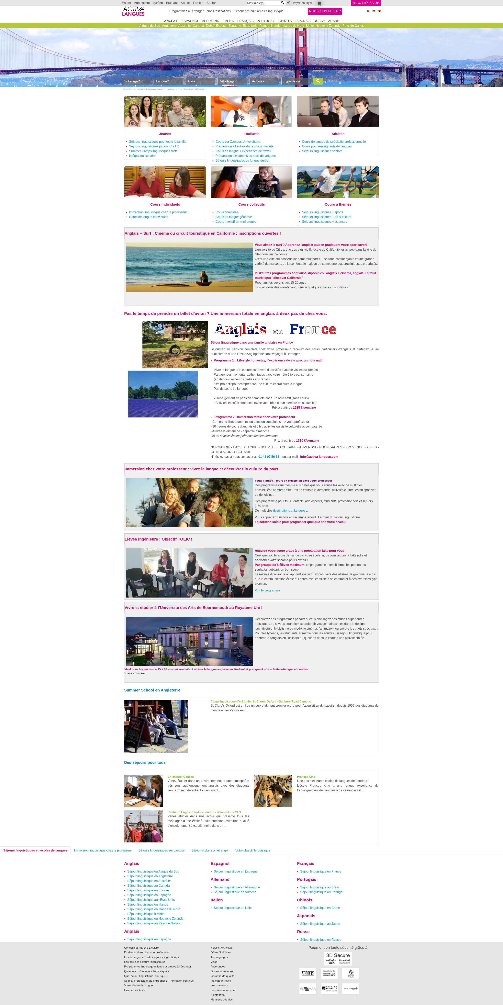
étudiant (172, 3)
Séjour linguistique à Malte (145, 914)
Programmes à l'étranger (186, 11)
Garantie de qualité (222, 975)
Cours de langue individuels (148, 217)
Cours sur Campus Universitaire (238, 141)
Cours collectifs (251, 204)
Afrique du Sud (149, 25)
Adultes (337, 134)
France (264, 25)
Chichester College (181, 776)
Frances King (306, 776)
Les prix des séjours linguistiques (144, 961)
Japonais (303, 21)
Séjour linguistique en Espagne (149, 895)
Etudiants (251, 134)
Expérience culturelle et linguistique (259, 11)
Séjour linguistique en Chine (320, 907)
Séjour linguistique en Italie (233, 907)
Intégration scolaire (142, 155)
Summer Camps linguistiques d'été (153, 151)
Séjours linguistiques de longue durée (242, 160)
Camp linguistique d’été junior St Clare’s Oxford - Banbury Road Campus (261, 701)
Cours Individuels (165, 204)
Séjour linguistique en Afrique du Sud (153, 871)
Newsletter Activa (221, 947)
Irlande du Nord (293, 25)
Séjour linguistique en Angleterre (150, 876)
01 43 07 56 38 (366, 3)
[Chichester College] (143, 791)
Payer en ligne (302, 2)
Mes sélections (318, 3)
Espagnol (190, 21)
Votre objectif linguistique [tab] (252, 850)
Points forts (218, 994)
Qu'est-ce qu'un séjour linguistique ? (146, 971)
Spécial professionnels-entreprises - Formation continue (159, 980)
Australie (184, 25)
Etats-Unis (250, 25)
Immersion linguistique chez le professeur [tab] (103, 850)
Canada (198, 25)
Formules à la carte (223, 990)
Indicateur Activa (221, 980)
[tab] (35, 850)
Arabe (333, 21)
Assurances (218, 966)
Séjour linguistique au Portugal (321, 892)
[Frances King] (273, 791)
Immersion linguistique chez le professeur (158, 212)
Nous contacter (325, 11)
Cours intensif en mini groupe (236, 221)
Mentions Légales (222, 999)
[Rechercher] (318, 81)
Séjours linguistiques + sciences (324, 221)
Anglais (171, 21)
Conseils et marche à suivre (141, 947)
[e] (374, 11)
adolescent (142, 3)
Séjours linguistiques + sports (322, 212)
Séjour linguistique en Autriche (235, 892)
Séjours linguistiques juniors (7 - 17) (154, 146)
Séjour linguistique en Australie (149, 881)
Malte (310, 25)
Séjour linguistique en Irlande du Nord (153, 909)
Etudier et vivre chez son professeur (146, 952)
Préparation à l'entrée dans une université (245, 146)
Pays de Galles (353, 25)
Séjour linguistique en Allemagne (237, 887)
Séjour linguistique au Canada (148, 885)
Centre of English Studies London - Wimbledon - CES (204, 812)
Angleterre (169, 25)
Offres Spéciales (221, 952)
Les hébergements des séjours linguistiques (151, 957)
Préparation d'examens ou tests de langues (246, 155)
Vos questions (219, 985)
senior (211, 3)
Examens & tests (134, 990)
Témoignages (219, 957)
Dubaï (210, 25)
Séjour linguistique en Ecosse (148, 890)
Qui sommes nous (222, 971)
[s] (379, 11)
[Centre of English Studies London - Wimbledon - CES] (143, 826)
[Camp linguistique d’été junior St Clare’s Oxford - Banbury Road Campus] (156, 726)
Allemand (210, 21)
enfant (126, 3)
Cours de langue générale (234, 217)
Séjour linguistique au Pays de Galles (153, 923)
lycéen (158, 3)
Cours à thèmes (338, 204)
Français (245, 21)
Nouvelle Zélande (328, 25)
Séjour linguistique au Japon (320, 923)
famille (198, 3)
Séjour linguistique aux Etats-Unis (151, 899)
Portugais (266, 21)
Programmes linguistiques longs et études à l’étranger (157, 966)
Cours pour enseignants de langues (327, 146)
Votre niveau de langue (138, 985)
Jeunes (165, 134)
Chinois (285, 21)
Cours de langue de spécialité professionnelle (334, 141)
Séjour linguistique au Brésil (320, 887)
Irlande (276, 25)
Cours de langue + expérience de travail (243, 151)
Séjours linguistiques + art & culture (326, 217)
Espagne (235, 25)
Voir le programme (267, 590)
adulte (185, 3)
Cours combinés (227, 212)
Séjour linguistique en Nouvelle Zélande (155, 918)
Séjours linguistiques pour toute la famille (157, 141)
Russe (319, 21)
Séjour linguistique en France (320, 871)
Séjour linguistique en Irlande (147, 904)
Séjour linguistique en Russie (320, 939)
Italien (228, 21)
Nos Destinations (219, 11)
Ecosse (221, 25)
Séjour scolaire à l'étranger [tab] (210, 850)
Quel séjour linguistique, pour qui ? (145, 975)
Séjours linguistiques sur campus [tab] (162, 850)
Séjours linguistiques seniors (322, 151)
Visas (214, 961)
